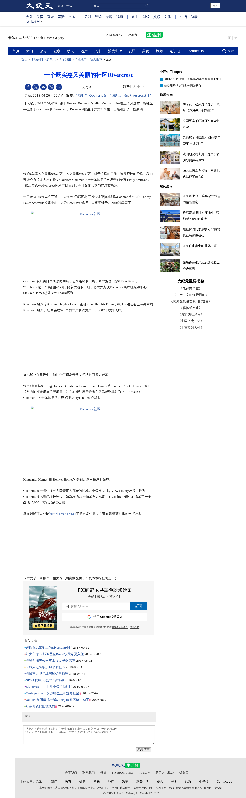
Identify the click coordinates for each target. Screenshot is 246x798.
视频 (119, 16)
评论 (98, 16)
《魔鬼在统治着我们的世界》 (191, 301)
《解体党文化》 (190, 308)
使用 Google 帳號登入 (108, 616)
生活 (183, 16)
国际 (61, 16)
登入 (215, 5)
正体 (61, 6)
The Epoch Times (122, 772)
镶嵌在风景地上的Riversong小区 (49, 647)
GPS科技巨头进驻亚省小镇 (45, 680)
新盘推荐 (96, 59)
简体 (69, 6)
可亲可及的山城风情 (40, 706)
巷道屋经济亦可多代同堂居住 (183, 85)
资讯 (132, 51)
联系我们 (88, 772)
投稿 (103, 772)
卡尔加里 (65, 59)
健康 (194, 16)
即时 (87, 16)
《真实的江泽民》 (191, 314)
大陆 (29, 16)
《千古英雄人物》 (191, 327)
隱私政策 (134, 627)
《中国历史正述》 (191, 321)
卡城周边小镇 (118, 95)
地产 (85, 51)
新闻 (30, 51)
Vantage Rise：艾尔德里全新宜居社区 (52, 693)
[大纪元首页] (39, 6)
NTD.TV (144, 772)
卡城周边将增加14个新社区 (45, 667)
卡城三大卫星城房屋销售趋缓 (47, 673)
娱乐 (156, 16)
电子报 (175, 51)
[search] (121, 6)
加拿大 (51, 59)
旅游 (160, 51)
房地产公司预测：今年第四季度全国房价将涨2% (195, 79)
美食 (146, 51)
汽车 (98, 51)
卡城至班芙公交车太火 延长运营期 (51, 660)
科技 (135, 16)
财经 (146, 16)
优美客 (184, 772)
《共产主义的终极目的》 (191, 295)
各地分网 (33, 21)
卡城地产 (80, 59)
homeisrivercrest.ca (62, 514)
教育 (44, 51)
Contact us (196, 51)
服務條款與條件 (120, 627)
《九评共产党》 (190, 288)
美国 (40, 16)
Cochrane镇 (98, 95)
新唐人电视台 (164, 772)
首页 (16, 51)
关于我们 (71, 772)
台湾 (71, 16)
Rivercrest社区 (140, 95)
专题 (109, 16)
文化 (167, 16)
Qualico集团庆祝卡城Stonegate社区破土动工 (57, 700)
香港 (50, 16)
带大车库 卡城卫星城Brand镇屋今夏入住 (55, 654)
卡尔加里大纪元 (31, 781)
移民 (71, 51)
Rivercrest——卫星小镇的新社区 (49, 687)
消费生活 (115, 51)
